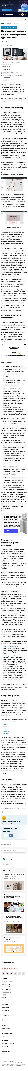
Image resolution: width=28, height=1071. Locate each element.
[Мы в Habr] (15, 973)
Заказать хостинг (8, 531)
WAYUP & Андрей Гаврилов (10, 646)
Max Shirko (6, 668)
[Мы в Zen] (23, 973)
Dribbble (5, 733)
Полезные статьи (6, 1051)
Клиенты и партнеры (7, 989)
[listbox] (8, 19)
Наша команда (5, 1046)
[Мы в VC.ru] (19, 973)
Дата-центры (5, 1048)
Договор (4, 994)
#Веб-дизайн (4, 64)
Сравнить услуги (6, 984)
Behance (5, 724)
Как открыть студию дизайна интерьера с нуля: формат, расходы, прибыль (13, 918)
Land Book (6, 729)
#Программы (11, 62)
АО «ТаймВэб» (11, 1061)
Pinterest (5, 726)
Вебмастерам (5, 1007)
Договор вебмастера (7, 1015)
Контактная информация (8, 1043)
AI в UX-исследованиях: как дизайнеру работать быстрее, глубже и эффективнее (12, 896)
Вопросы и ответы (6, 992)
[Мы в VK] (7, 973)
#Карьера (17, 62)
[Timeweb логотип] (14, 962)
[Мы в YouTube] (11, 973)
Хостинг (4, 1023)
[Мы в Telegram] (3, 973)
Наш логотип (5, 1012)
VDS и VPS (4, 1025)
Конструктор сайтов (7, 981)
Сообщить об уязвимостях (8, 1054)
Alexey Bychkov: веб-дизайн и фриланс (14, 656)
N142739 (11, 1064)
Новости (4, 997)
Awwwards (6, 731)
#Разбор (10, 64)
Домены (4, 1030)
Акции (3, 1000)
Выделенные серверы (7, 1033)
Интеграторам (5, 1010)
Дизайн (4, 62)
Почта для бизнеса (6, 1028)
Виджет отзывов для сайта (8, 1036)
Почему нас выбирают (7, 987)
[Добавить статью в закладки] (11, 45)
